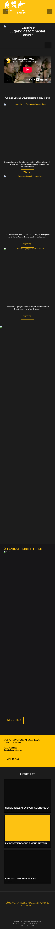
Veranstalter (21, 903)
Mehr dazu (14, 759)
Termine (21, 902)
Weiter (27, 172)
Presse (9, 903)
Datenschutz (27, 905)
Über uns (11, 902)
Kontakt (45, 903)
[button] (48, 45)
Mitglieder (34, 903)
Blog (29, 902)
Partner (37, 902)
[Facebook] (27, 909)
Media (45, 902)
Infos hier (14, 720)
